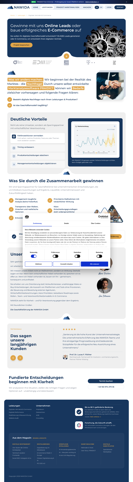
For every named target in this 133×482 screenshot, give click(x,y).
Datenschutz (40, 412)
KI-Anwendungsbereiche (67, 449)
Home (12, 15)
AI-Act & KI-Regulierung (67, 455)
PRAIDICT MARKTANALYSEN (67, 7)
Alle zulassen (94, 264)
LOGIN (109, 7)
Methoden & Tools (87, 448)
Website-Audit (14, 418)
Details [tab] (66, 223)
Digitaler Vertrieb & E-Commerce (20, 409)
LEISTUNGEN (47, 7)
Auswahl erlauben (66, 264)
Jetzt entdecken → (92, 2)
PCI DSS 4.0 (41, 463)
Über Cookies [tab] (95, 223)
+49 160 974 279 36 (106, 387)
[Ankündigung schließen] (126, 2)
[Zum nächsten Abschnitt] (66, 56)
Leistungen (21, 15)
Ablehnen (38, 264)
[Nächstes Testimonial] (20, 358)
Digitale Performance (16, 412)
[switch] (55, 256)
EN (101, 7)
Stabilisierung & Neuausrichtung (20, 415)
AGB (37, 415)
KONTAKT (120, 7)
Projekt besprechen (21, 45)
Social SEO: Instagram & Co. (21, 458)
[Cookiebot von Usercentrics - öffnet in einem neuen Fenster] (99, 217)
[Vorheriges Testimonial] (13, 358)
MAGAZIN (87, 7)
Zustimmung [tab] (37, 223)
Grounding (40, 418)
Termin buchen (106, 381)
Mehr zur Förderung (110, 236)
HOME (35, 7)
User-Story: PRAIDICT (88, 450)
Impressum (40, 409)
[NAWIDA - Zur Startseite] (18, 7)
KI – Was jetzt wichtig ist (67, 452)
